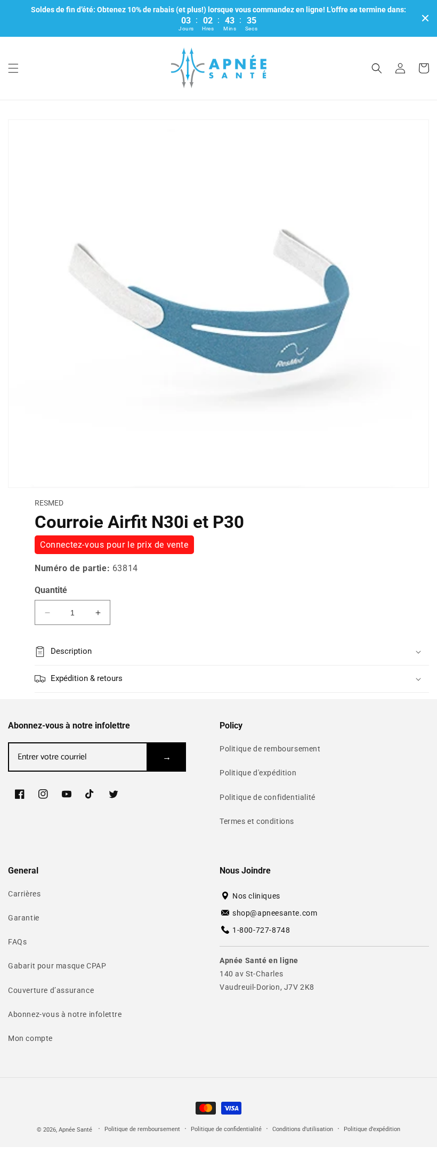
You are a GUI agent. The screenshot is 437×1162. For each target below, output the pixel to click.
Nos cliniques (256, 896)
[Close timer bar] (425, 18)
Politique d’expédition (372, 1129)
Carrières (24, 893)
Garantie (23, 917)
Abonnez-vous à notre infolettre (65, 1014)
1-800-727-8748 (261, 930)
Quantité (51, 590)
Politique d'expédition (258, 772)
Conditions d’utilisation (302, 1129)
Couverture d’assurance (51, 990)
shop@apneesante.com (274, 913)
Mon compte (30, 1038)
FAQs (17, 941)
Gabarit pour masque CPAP (57, 965)
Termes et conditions (257, 821)
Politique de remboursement (270, 748)
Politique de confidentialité (267, 797)
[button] (13, 68)
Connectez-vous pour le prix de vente (114, 545)
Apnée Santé (76, 1129)
